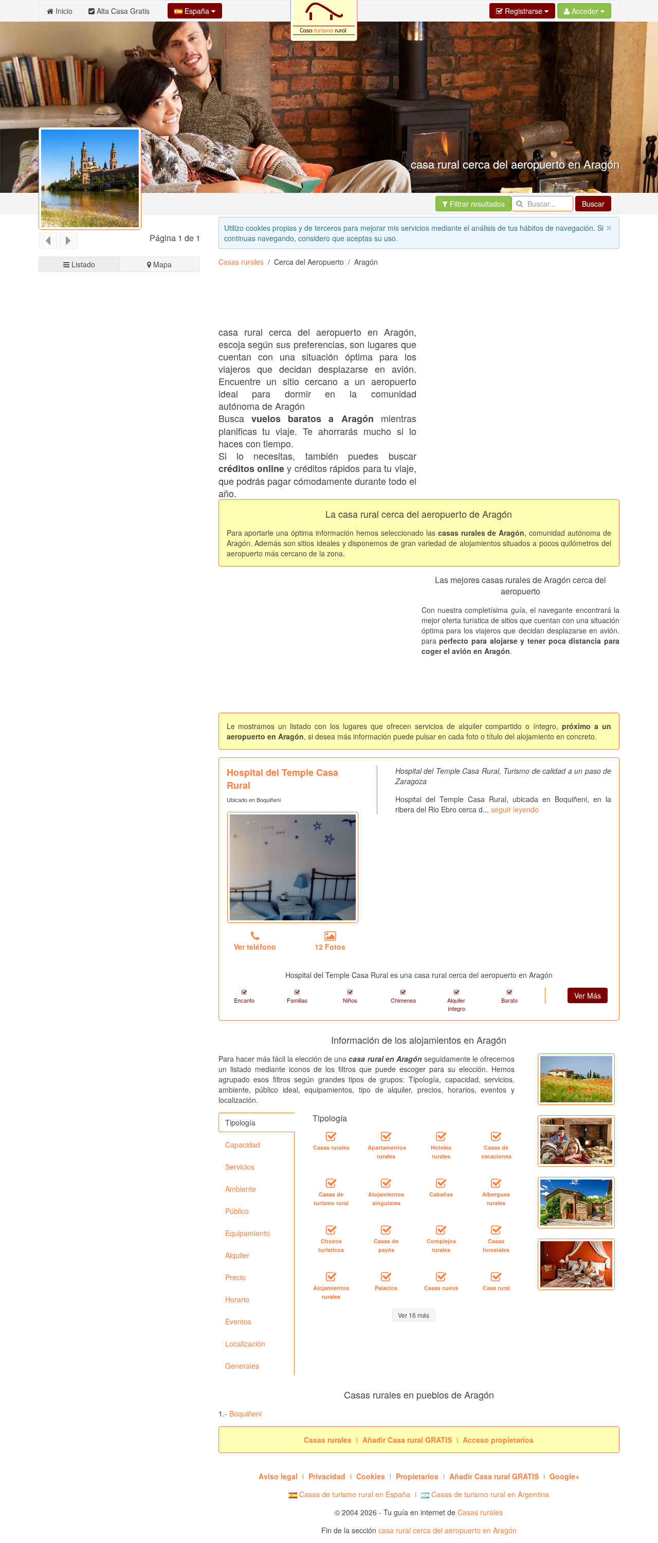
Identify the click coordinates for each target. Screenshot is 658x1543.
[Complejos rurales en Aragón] (441, 1230)
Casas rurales (241, 262)
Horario (237, 1299)
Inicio (62, 11)
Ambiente (240, 1189)
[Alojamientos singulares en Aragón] (386, 1183)
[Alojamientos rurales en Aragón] (331, 1277)
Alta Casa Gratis (122, 11)
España (196, 11)
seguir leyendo (515, 809)
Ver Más (587, 995)
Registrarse (523, 11)
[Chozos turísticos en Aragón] (331, 1230)
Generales (242, 1365)
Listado (82, 264)
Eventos (238, 1321)
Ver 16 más (413, 1315)
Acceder (585, 11)
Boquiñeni (245, 1413)
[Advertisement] (119, 664)
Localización (245, 1343)
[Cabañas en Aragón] (441, 1183)
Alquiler (237, 1255)
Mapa (161, 264)
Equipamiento (247, 1233)
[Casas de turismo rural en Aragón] (331, 1183)
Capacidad (242, 1144)
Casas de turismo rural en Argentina (489, 1494)
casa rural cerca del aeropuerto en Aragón (447, 1530)
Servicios (239, 1166)
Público (237, 1211)
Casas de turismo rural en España (353, 1494)
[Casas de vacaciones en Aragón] (496, 1137)
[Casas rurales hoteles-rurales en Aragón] (441, 1137)
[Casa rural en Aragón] (496, 1277)
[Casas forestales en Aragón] (496, 1230)
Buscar (593, 203)
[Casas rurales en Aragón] (331, 1137)
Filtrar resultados (476, 203)
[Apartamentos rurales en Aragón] (386, 1137)
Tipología (240, 1122)
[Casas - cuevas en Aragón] (441, 1277)
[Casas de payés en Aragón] (386, 1230)
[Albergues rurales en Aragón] (496, 1183)
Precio (235, 1277)
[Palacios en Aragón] (386, 1277)
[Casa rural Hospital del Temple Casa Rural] (292, 867)
